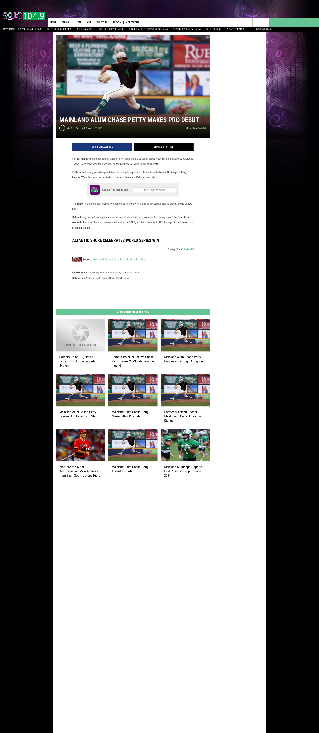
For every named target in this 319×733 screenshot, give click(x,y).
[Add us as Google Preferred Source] (240, 22)
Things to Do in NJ (263, 29)
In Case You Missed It (238, 29)
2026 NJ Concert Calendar (187, 29)
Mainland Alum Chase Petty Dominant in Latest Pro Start (78, 414)
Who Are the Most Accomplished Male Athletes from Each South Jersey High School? (79, 471)
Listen (78, 22)
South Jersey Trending (111, 29)
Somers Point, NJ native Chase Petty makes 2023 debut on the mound (133, 361)
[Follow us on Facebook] (248, 22)
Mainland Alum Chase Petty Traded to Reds (130, 469)
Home (53, 22)
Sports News (122, 278)
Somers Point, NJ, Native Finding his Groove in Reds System (77, 361)
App (89, 22)
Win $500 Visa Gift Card (30, 29)
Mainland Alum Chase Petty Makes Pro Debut (120, 259)
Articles (90, 278)
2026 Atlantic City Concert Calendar (148, 29)
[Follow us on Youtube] (265, 22)
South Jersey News (105, 278)
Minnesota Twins (130, 272)
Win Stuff (102, 22)
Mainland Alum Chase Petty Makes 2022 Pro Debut (130, 414)
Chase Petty (92, 272)
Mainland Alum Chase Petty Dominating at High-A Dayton (183, 359)
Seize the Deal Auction (59, 29)
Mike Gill (70, 128)
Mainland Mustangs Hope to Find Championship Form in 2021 (183, 471)
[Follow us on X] (257, 22)
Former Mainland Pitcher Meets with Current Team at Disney (183, 416)
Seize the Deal (213, 29)
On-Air (65, 22)
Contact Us (132, 22)
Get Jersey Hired (85, 29)
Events (117, 22)
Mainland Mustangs (110, 272)
